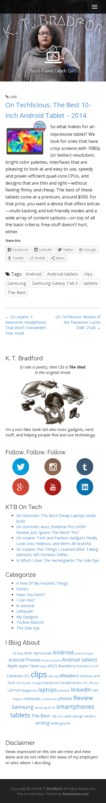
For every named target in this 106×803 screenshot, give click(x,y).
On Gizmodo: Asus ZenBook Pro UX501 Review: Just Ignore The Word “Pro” (51, 529)
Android (34, 274)
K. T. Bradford (50, 788)
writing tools (61, 723)
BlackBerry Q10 (88, 666)
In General (25, 605)
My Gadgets (27, 616)
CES (26, 676)
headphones (70, 683)
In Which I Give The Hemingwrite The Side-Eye (57, 560)
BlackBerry (67, 666)
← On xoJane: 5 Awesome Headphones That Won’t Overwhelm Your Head (25, 325)
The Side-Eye (28, 628)
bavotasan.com (76, 793)
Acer (28, 653)
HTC (85, 683)
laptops (47, 689)
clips (88, 274)
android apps (83, 653)
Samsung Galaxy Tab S (55, 283)
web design (73, 716)
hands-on (51, 683)
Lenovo (64, 690)
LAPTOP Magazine (22, 690)
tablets (90, 283)
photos (65, 698)
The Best (16, 292)
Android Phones (25, 660)
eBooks (53, 676)
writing (42, 723)
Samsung (16, 283)
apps (43, 666)
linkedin (81, 689)
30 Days (18, 653)
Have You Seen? (30, 594)
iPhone (94, 683)
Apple (12, 665)
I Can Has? (25, 600)
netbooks (32, 698)
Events (22, 588)
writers (90, 716)
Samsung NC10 (45, 708)
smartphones (75, 706)
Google (37, 683)
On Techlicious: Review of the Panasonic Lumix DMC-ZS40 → (78, 322)
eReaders (69, 675)
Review (83, 698)
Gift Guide (23, 683)
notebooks (49, 699)
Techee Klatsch (30, 622)
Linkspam (24, 611)
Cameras (14, 675)
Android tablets (62, 274)
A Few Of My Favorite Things (42, 583)
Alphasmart (42, 653)
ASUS (52, 665)
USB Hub (57, 716)
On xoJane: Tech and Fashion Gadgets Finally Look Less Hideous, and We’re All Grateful (56, 540)
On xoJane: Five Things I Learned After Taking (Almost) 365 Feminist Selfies (57, 552)
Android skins (51, 660)
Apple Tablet (29, 666)
